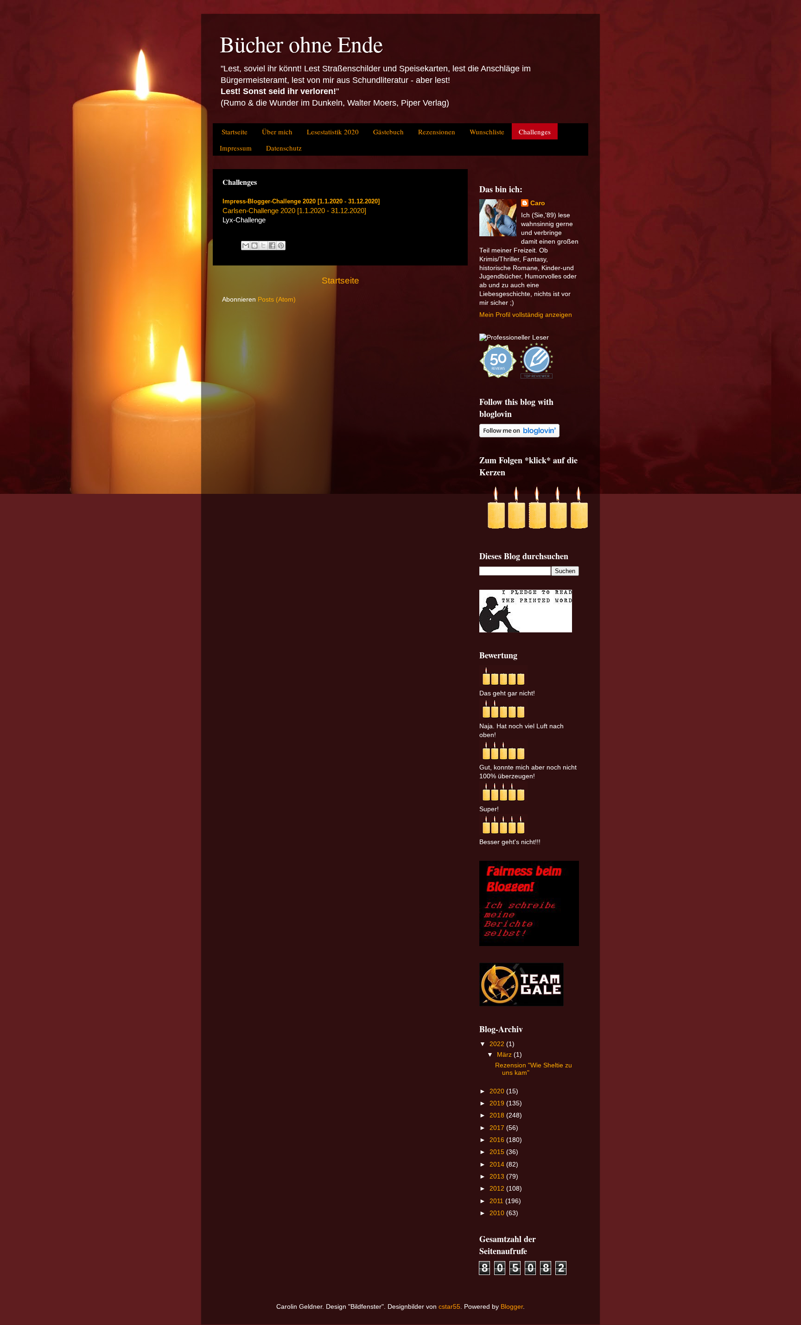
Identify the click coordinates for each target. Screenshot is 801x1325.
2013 (498, 1176)
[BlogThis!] (254, 245)
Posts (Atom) (277, 299)
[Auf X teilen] (263, 245)
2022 (498, 1044)
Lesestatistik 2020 (333, 131)
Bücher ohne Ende (301, 43)
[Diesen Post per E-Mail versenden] (245, 245)
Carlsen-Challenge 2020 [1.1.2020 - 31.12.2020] (294, 211)
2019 (498, 1103)
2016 (498, 1139)
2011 (497, 1201)
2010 (498, 1213)
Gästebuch (388, 131)
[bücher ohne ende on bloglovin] (519, 435)
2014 (498, 1164)
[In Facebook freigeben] (272, 245)
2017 (498, 1127)
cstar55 (449, 1306)
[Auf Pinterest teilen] (281, 245)
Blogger (512, 1306)
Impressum (236, 147)
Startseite (235, 131)
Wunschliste (487, 131)
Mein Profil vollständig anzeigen (525, 314)
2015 (498, 1151)
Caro (537, 203)
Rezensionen (436, 131)
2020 (498, 1091)
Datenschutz (284, 147)
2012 (498, 1188)
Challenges (535, 131)
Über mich (277, 131)
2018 (498, 1115)
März (505, 1054)
